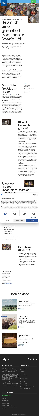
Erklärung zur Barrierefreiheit (7, 405)
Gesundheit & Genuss (24, 369)
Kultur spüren (22, 373)
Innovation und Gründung (25, 388)
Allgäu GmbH (4, 398)
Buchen (33, 1)
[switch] (14, 214)
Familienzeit (22, 371)
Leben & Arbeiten (23, 374)
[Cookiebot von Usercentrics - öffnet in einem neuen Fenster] (33, 195)
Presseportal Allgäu (5, 400)
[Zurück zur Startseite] (19, 3)
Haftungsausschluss (5, 403)
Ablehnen (7, 220)
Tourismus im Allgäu (24, 385)
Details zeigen (33, 217)
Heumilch (19, 19)
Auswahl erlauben (19, 220)
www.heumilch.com (8, 283)
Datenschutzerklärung (5, 401)
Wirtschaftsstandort (24, 383)
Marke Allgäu (22, 381)
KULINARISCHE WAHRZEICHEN (9, 19)
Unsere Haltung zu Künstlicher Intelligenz (9, 407)
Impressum (4, 408)
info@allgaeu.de (6, 395)
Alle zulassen (32, 220)
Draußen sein (22, 368)
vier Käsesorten (11, 94)
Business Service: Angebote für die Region (28, 386)
